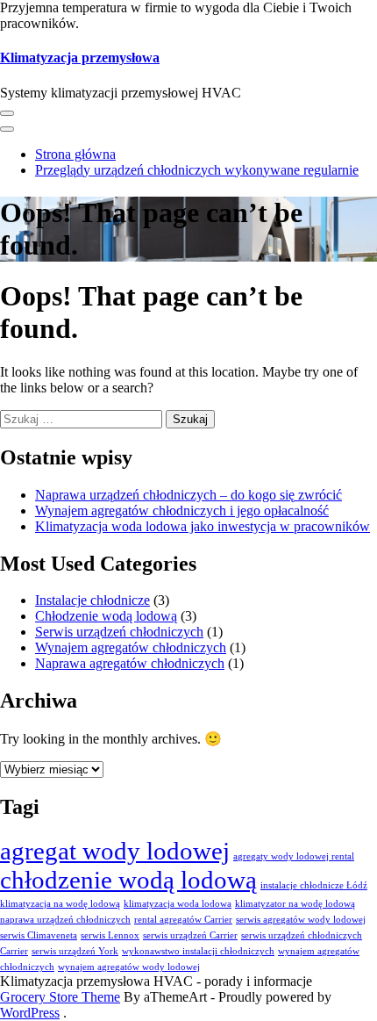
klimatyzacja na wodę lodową (60, 904)
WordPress (30, 1012)
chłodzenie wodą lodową (128, 880)
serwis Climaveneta (38, 935)
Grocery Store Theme (60, 996)
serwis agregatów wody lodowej (301, 919)
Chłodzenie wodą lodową (106, 615)
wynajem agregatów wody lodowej (129, 967)
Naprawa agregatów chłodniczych (129, 663)
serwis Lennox (110, 935)
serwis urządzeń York (75, 951)
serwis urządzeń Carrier (190, 935)
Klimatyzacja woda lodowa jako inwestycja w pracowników (202, 526)
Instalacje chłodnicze (92, 600)
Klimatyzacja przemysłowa (80, 57)
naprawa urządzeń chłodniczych (65, 919)
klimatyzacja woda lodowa (177, 904)
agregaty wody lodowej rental (293, 856)
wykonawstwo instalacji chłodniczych (198, 951)
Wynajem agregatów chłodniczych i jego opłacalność (182, 510)
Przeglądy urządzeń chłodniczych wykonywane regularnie (197, 169)
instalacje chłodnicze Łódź (313, 885)
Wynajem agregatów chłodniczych (130, 647)
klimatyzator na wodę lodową (295, 904)
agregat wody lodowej (115, 851)
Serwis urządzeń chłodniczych (119, 631)
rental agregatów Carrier (183, 919)
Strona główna (75, 154)
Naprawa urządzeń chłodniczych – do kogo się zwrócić (188, 494)
